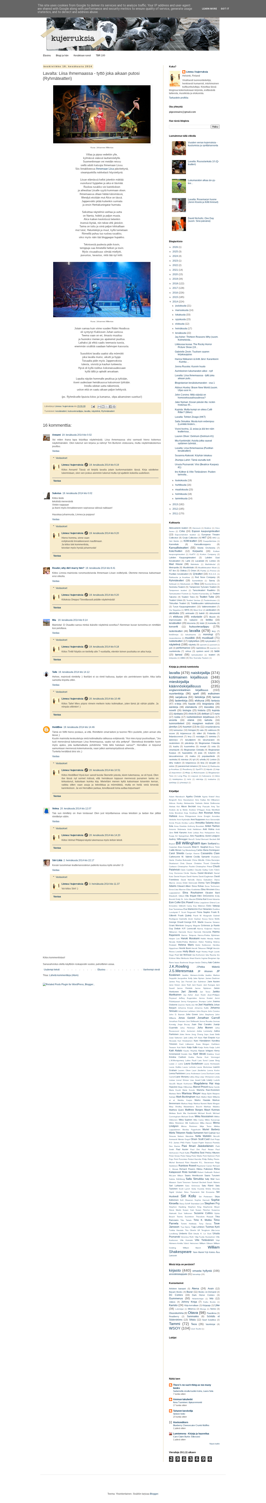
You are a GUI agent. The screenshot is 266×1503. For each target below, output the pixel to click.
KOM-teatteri (190, 541)
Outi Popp (215, 1139)
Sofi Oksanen (186, 1200)
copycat (194, 776)
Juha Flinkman (187, 1028)
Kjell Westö (199, 1054)
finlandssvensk (176, 736)
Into (211, 1298)
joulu (200, 753)
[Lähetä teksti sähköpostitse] (92, 406)
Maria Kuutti (175, 1090)
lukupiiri (212, 763)
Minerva (192, 1309)
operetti (203, 645)
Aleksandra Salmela (193, 803)
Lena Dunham (207, 1073)
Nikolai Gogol (184, 1139)
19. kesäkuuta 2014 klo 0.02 (77, 434)
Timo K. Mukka (203, 1220)
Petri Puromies (180, 1159)
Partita (203, 571)
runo (217, 713)
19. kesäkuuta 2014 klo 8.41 (100, 568)
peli (170, 648)
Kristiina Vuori (213, 1054)
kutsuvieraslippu (75, 411)
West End (197, 610)
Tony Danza (205, 1224)
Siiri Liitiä (57, 860)
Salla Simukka (195, 1178)
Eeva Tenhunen (212, 886)
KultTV (192, 554)
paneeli (213, 645)
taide (217, 651)
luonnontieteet (176, 723)
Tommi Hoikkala (188, 1224)
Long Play (182, 776)
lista (202, 763)
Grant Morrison (176, 925)
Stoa (196, 583)
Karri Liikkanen (186, 1044)
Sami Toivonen (184, 1182)
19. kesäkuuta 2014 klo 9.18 (104, 646)
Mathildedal (210, 564)
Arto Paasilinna (197, 836)
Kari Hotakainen (185, 1041)
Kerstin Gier (186, 1054)
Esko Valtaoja (213, 906)
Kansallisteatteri (178, 547)
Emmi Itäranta (213, 899)
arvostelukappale (178, 1274)
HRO (214, 538)
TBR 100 (100, 55)
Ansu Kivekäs (180, 826)
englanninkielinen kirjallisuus (188, 690)
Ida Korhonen (198, 955)
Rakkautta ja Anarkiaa (179, 577)
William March (192, 1248)
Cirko (182, 531)
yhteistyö (184, 782)
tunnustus (178, 730)
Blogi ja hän (62, 55)
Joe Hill (194, 1005)
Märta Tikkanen (177, 1132)
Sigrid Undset (175, 1192)
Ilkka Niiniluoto (182, 958)
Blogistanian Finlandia (209, 743)
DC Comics (176, 1295)
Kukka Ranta (195, 1057)
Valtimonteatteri (209, 606)
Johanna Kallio (202, 1008)
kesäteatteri (61, 411)
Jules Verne (185, 1034)
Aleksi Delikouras (212, 803)
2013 (176, 504)
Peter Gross (174, 1156)
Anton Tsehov (212, 826)
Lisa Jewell (195, 1080)
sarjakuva (181, 697)
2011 (176, 513)
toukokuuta (181, 480)
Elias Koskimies (193, 889)
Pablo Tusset (191, 1143)
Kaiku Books (209, 1302)
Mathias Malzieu (212, 1107)
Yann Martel (198, 1252)
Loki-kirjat (179, 1309)
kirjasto (175, 1270)
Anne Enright (203, 816)
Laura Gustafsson (193, 1063)
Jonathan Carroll (208, 1017)
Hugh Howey (202, 952)
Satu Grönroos (192, 1186)
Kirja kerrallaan (191, 1305)
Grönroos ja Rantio (210, 925)
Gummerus (176, 1298)
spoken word (202, 651)
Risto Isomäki (189, 1172)
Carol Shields (176, 853)
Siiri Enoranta (207, 1192)
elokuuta (180, 323)
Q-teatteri (198, 574)
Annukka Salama (204, 822)
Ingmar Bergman (208, 958)
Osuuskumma (176, 1313)
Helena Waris (186, 945)
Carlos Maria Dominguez (208, 850)
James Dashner (212, 978)
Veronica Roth (187, 1237)
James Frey (174, 982)
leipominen (177, 773)
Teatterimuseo (210, 600)
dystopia (178, 713)
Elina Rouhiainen (193, 892)
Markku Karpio (185, 1100)
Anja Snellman (191, 813)
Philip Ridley (207, 1159)
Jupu (206, 1034)
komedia (212, 623)
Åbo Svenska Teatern (199, 658)
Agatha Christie (193, 796)
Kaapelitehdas (209, 541)
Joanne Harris (184, 1005)
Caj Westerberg (189, 850)
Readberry (187, 769)
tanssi (178, 654)
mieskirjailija (179, 682)
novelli (172, 710)
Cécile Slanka (190, 873)
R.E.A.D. (213, 574)
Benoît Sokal (194, 839)
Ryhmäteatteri (108, 411)
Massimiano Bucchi (193, 1107)
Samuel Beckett (199, 1182)
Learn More (209, 8)
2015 (176, 297)
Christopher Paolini (186, 866)
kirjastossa (191, 763)
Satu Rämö (208, 1185)
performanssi (183, 648)
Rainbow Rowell (187, 1165)
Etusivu (47, 55)
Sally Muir (210, 1179)
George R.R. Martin (193, 922)
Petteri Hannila (194, 1159)
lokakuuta (180, 314)
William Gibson (206, 1243)
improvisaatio (175, 620)
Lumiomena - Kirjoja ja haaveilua (191, 1433)
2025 (176, 251)
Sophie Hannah (202, 1200)
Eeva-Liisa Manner (177, 889)
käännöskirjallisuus (185, 686)
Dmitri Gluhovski (190, 883)
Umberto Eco (185, 1233)
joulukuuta (181, 305)
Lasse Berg (214, 1060)
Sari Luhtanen (176, 1185)
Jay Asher (188, 995)
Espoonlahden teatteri (185, 535)
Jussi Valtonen (175, 1038)
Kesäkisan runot (82, 55)
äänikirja (173, 707)
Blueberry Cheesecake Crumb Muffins (191, 1425)
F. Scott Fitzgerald (187, 912)
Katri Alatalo (175, 1050)
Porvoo (213, 571)
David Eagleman (206, 876)
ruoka (177, 717)
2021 (176, 270)
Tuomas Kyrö (212, 1226)
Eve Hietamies (205, 909)
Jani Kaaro (197, 985)
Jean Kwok (200, 995)
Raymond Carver (204, 1166)
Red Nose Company (205, 577)
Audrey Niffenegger (178, 839)
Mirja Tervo (205, 1126)
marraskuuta (182, 310)
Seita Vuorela (197, 1189)
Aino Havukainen (186, 800)
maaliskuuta (182, 489)
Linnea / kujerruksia (72, 464)
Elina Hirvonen (208, 889)
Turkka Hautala (176, 1230)
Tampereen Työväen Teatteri (202, 587)
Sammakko (193, 1316)
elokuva (178, 616)
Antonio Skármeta (177, 829)
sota (213, 746)
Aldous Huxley (176, 803)
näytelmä (96, 411)
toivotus (184, 759)
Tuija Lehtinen (198, 1227)
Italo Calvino (214, 962)
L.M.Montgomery (176, 1060)
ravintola (173, 759)
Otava (193, 1313)
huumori (187, 726)
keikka (209, 619)
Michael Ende (187, 1116)
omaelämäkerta (212, 727)
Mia (54, 620)
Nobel (204, 766)
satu (202, 730)
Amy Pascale (203, 806)
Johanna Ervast (185, 1008)
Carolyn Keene (192, 853)
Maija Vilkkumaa (185, 1087)
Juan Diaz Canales (202, 1024)
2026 (176, 247)
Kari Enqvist (209, 1037)
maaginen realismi (202, 723)
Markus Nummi (200, 1103)
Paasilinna (211, 1313)
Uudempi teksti (52, 969)
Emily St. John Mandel (186, 899)
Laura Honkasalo (212, 1064)
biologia (187, 710)
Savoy (212, 580)
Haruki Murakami (190, 938)
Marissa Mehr (175, 1093)
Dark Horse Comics (203, 1295)
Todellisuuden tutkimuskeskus (205, 603)
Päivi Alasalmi (191, 1162)
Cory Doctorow (176, 873)
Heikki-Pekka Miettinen (186, 942)
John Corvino (214, 1011)
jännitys (173, 726)
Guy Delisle (175, 928)
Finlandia (211, 733)
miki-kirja (199, 779)
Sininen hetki (179, 1414)
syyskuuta (180, 319)
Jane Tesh (186, 985)
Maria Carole (214, 1087)
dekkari (205, 713)
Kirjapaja (207, 1305)
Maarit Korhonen (185, 1084)
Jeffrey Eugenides (188, 998)
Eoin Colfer (175, 902)
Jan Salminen (199, 982)
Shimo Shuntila (212, 1189)
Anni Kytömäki (183, 819)
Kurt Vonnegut (212, 1057)
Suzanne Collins (203, 1213)
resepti (203, 746)
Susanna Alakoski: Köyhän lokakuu (193, 455)
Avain (211, 1288)
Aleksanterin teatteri (178, 528)
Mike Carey (198, 1120)
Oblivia (183, 570)
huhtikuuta (181, 485)
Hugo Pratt (174, 955)
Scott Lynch (184, 1189)
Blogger (154, 1493)
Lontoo (212, 561)
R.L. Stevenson (206, 1162)
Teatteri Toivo (188, 597)
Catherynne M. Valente (180, 856)
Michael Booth (204, 1113)
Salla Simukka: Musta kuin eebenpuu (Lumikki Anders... (194, 423)
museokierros (175, 638)
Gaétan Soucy (201, 919)
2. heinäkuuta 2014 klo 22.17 (78, 860)
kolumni (211, 753)
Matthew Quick (176, 1110)
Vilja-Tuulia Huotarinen (205, 1237)
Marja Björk (207, 1093)
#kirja (187, 773)
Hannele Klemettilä (202, 932)
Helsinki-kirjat (197, 1299)
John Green (192, 1014)
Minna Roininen (189, 1126)
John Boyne (201, 1011)
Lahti (188, 561)
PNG (182, 1143)
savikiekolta (174, 651)
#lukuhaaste (199, 773)
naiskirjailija (200, 673)
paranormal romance (188, 766)
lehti (189, 779)
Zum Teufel (196, 1329)
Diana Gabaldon (204, 880)
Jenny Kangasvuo (189, 1001)
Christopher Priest (204, 866)
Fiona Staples (203, 912)
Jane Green (174, 985)
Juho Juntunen (188, 1031)
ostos (171, 766)
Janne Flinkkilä (184, 988)
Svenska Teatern (177, 587)
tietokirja (200, 697)
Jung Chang (197, 1034)
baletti (201, 613)
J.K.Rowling (179, 966)
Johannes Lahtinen (187, 1011)
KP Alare (198, 1038)
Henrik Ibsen (185, 948)
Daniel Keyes (180, 876)
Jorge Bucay (184, 1024)
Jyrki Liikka (188, 1038)
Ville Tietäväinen (204, 1240)
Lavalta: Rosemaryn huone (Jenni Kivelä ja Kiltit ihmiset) (203, 201)
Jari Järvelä (189, 991)
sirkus (188, 651)
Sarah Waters (213, 1182)
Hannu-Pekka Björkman (209, 935)
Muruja (203, 1309)
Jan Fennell (186, 982)
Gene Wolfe (214, 919)
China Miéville (198, 860)
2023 (176, 260)
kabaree (193, 620)
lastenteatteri (176, 631)
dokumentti (214, 613)
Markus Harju (187, 1103)
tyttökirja (172, 782)
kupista (216, 710)
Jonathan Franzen (177, 1021)
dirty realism (175, 763)
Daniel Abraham (205, 873)
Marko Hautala (202, 1100)
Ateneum (196, 528)
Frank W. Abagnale (202, 915)
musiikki (190, 637)
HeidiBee (57, 727)
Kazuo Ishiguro (205, 1050)
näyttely (192, 644)
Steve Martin (175, 1210)
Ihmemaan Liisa (105, 168)
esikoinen (214, 693)
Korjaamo (198, 551)
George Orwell (176, 922)
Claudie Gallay (201, 870)
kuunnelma (189, 746)
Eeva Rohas (198, 886)
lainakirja (197, 1274)
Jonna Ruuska (205, 1021)
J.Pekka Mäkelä (208, 967)
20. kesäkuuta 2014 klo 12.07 (75, 808)
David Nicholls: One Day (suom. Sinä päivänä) (201, 219)
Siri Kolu (188, 1196)
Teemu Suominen (185, 1217)
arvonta (173, 720)
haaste (192, 703)
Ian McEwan (186, 955)
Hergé (209, 948)
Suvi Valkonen (185, 1213)
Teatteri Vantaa (193, 600)
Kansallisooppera (202, 544)
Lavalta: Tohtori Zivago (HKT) (190, 417)
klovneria (191, 623)
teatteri (212, 655)
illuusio (212, 617)
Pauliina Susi (197, 1152)
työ (194, 759)
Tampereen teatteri (178, 590)
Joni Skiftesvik (192, 1021)
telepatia (173, 658)
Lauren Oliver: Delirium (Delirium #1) (194, 436)
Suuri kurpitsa (209, 1320)
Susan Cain (188, 1210)
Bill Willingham (188, 843)
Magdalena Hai (203, 1083)
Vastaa (55, 451)
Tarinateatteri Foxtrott (178, 594)
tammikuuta (181, 498)
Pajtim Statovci (205, 1143)
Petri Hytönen (209, 1156)
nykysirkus (193, 641)
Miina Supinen (185, 1120)
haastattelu (187, 753)
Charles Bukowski (183, 860)
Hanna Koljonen (204, 929)
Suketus (56, 493)
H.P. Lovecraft (189, 928)
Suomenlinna (211, 584)
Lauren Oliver (184, 1070)
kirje (218, 769)
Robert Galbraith (205, 1172)
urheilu (203, 759)
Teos (194, 1324)
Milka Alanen (206, 1123)
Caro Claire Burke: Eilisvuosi (186, 1436)
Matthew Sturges (194, 1109)
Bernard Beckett (208, 839)
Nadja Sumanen (194, 1132)
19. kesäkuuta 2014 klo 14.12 (74, 672)
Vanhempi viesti (151, 969)
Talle (54, 672)
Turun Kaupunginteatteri (184, 606)
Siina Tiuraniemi (191, 1192)
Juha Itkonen (205, 1027)
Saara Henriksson (194, 1175)
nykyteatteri (210, 641)
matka (193, 756)
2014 (176, 301)
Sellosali (172, 584)
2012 (176, 508)
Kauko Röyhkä (190, 1051)
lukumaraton (209, 740)
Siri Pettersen (206, 1197)
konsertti (173, 626)
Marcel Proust (200, 1086)
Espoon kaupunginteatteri (206, 531)
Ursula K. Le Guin (202, 1234)
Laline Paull (190, 1060)
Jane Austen (213, 981)
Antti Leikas (193, 833)
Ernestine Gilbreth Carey (180, 906)
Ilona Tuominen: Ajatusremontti (187, 1402)
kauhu (176, 746)
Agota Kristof (208, 797)
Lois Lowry (207, 1080)
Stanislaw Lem (197, 1204)
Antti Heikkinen (194, 829)
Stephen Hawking (177, 1207)
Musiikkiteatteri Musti (207, 567)
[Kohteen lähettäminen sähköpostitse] (99, 407)
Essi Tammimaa (176, 909)
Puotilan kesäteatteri (178, 574)
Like (217, 1305)
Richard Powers (187, 1169)
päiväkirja (189, 743)
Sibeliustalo (185, 584)
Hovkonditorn (180, 1422)
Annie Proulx (175, 823)
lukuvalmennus (176, 756)
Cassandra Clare (210, 853)
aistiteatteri (211, 610)
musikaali (207, 637)
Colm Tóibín (214, 870)
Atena (195, 1288)
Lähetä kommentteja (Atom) (63, 975)
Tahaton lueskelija (183, 1411)
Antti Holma (208, 829)
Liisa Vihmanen (207, 1077)
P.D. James (174, 1143)
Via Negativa (175, 610)
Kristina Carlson (177, 1057)
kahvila (208, 720)
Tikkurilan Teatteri (177, 603)
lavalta (87, 411)
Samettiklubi (197, 581)
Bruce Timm (214, 847)
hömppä (192, 730)
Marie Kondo (188, 1090)
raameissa (201, 648)
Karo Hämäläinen (202, 1041)
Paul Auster (182, 1149)
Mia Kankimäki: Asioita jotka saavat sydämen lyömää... (193, 442)
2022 (176, 265)
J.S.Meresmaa (181, 971)
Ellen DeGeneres (205, 896)
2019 (176, 279)
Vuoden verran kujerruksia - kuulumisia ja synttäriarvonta (203, 144)
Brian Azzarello (184, 847)
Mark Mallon (201, 1097)
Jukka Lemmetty (204, 1031)
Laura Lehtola (189, 1067)
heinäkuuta (181, 328)
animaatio (189, 613)
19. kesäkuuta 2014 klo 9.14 (73, 620)
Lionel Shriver (182, 1080)
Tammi (174, 1324)
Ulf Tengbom (203, 1230)
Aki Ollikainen (213, 800)
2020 (176, 274)
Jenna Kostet (206, 998)
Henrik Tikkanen (199, 948)
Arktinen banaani (177, 1288)
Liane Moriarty (182, 1077)
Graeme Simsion (212, 922)
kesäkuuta (181, 333)
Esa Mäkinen (199, 906)
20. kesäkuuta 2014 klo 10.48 (104, 698)
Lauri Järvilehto (199, 1070)
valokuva (212, 730)
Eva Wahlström (190, 909)
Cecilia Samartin (202, 856)
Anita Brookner (176, 813)
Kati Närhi (181, 1047)
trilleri (199, 733)
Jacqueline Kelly (184, 978)
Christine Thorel (201, 863)
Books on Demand (207, 1292)
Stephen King (195, 1207)
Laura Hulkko (175, 1067)
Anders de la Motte (178, 810)
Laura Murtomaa (204, 1067)
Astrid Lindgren (212, 836)
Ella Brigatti (190, 896)
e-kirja (178, 703)
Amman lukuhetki (183, 1399)
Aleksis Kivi (174, 806)
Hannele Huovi (185, 932)
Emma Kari (201, 899)
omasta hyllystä (202, 1270)
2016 (176, 292)
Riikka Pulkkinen (204, 1169)
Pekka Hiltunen (212, 1152)
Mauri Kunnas (212, 1109)
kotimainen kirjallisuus (188, 677)
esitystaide (196, 616)
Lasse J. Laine (176, 1064)
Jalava (172, 1302)
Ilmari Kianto (195, 958)
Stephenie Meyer (211, 1207)
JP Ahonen (205, 971)
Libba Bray (194, 1077)
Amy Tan (215, 806)
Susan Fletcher (203, 1210)
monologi (208, 634)
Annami (56, 434)
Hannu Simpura (188, 935)
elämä (191, 720)
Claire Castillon (187, 870)
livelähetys (173, 634)
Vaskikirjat (210, 1324)
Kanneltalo (174, 544)
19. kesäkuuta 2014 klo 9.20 (104, 533)
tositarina (212, 779)
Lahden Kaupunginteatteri (182, 557)
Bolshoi (207, 528)
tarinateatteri (197, 655)
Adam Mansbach (177, 797)
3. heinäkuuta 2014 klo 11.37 (104, 884)
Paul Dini (195, 1149)
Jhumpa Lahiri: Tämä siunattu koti (193, 460)
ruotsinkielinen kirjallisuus (200, 717)
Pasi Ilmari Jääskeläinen (198, 1145)
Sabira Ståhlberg (177, 1179)
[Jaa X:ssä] (107, 407)
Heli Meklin (174, 541)
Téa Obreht (190, 1230)
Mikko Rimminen (176, 1123)
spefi (196, 693)
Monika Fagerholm (191, 1130)
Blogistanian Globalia (194, 750)
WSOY (175, 1328)
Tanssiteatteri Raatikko (204, 590)
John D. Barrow (176, 1014)
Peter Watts (196, 1156)
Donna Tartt (204, 883)
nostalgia (200, 736)
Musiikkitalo (188, 567)
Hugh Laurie (214, 952)
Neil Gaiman (210, 1133)
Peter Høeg (186, 1156)
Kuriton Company (208, 554)
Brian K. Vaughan (200, 847)
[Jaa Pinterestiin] (114, 407)
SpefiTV (199, 769)
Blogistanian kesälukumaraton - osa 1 (195, 382)
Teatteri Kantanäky (200, 594)
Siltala (192, 1319)
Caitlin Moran (175, 850)
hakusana (206, 776)
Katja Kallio (192, 1047)
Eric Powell (187, 902)
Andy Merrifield (213, 810)
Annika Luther (187, 823)
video (182, 658)
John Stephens (206, 1014)
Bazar (190, 1292)
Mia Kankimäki (190, 1113)
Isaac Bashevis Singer (184, 962)
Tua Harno (185, 1227)
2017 (176, 288)
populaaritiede (208, 756)
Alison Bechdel (188, 806)
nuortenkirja (176, 693)
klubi (202, 623)
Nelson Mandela (185, 1136)
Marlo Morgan (213, 1103)
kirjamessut (185, 733)
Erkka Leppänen (201, 902)
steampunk (174, 750)
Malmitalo (195, 564)
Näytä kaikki (215, 1444)
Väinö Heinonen (191, 1243)
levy (214, 631)
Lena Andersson (193, 1073)
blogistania (208, 703)
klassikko (209, 707)
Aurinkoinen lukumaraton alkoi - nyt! (194, 371)
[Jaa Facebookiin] (110, 407)
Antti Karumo (180, 832)
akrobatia (174, 613)
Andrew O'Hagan (197, 810)
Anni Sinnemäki (213, 819)
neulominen (174, 743)
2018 (176, 283)
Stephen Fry (212, 1203)
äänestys (173, 740)
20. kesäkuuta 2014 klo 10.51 (104, 770)
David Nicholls (188, 880)
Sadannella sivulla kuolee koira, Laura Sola (193, 1391)
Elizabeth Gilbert (176, 896)
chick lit (192, 713)
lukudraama (190, 634)
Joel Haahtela (205, 1004)
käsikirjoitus (178, 779)
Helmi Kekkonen (203, 945)
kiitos (217, 776)
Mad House (176, 564)
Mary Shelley (175, 1107)
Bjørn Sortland (208, 843)
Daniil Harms (192, 876)
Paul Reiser (207, 1149)
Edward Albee (184, 886)
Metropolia (174, 567)
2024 (176, 256)
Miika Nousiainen (204, 1116)
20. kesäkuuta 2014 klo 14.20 (104, 835)
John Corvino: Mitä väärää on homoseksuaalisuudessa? (190, 396)
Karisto (173, 1305)
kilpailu (209, 769)
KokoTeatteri (175, 551)
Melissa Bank (175, 1113)
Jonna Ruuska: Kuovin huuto (190, 366)
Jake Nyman (198, 978)
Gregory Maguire (192, 925)
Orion (193, 570)
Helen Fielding (205, 942)
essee (172, 733)
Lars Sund (203, 1060)
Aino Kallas (200, 800)
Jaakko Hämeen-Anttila (193, 975)
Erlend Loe (215, 902)
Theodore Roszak (204, 1217)
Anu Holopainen (207, 833)
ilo (198, 726)
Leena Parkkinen (177, 1073)
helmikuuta (181, 494)
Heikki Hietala (207, 938)
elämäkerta (191, 707)
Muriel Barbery (211, 1129)
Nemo (213, 1309)
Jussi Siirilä (215, 1034)
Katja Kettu (203, 1047)
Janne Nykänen (203, 988)
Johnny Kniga (189, 1301)
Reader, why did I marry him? (68, 568)
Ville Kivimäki (186, 1240)
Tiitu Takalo (186, 1220)
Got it (225, 8)
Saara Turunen (212, 1175)
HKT (204, 537)
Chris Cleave (186, 863)
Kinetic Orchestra (206, 548)
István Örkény (201, 962)
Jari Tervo (205, 992)
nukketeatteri (176, 641)
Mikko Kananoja (212, 1120)
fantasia (215, 700)
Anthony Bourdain (196, 826)
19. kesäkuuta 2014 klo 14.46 (79, 727)
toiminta (212, 736)
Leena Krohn (213, 1070)
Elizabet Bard (212, 893)
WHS (186, 610)
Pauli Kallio (185, 1153)
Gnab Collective (190, 538)
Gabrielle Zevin (186, 919)
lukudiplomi (190, 740)
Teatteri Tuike (207, 597)
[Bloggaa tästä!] (103, 407)
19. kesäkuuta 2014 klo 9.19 (104, 464)
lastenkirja (181, 700)
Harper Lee (174, 938)
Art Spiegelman (182, 836)
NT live (172, 570)
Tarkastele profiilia (178, 97)
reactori (213, 648)
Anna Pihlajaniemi (187, 816)
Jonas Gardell (186, 1018)
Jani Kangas (209, 985)
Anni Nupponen (198, 819)
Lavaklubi (199, 561)
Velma (55, 808)
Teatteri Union (175, 600)
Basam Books (175, 1292)
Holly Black (189, 951)
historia (201, 710)
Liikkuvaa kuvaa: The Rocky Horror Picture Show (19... (193, 345)
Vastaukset (61, 458)
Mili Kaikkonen (192, 1123)
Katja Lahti (215, 1047)
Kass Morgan (203, 1044)
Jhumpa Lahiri (205, 1001)
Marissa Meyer (191, 1093)
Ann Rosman (206, 812)
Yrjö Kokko (210, 1252)
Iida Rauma (211, 955)
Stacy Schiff (184, 1204)
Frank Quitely (185, 915)
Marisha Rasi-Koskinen (208, 1090)
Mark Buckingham (186, 1096)
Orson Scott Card (200, 1139)
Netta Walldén (203, 1136)
